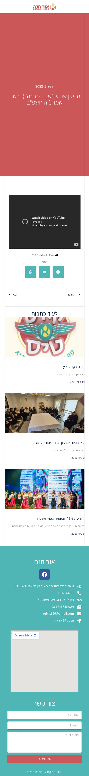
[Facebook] (44, 574)
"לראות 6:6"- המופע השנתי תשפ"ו (60, 518)
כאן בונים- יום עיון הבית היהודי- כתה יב (58, 442)
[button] (58, 272)
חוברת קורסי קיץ (73, 366)
